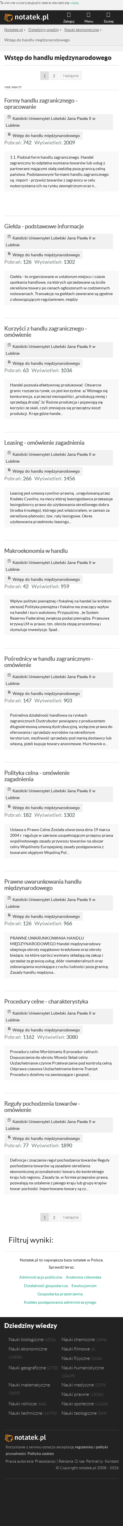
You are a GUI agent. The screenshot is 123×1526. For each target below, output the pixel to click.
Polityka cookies (40, 1454)
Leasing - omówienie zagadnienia (44, 443)
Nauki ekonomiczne (28, 1348)
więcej (74, 3)
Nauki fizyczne (75, 1358)
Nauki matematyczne (29, 1384)
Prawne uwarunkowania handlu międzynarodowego (43, 884)
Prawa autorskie (19, 1461)
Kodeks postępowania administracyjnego (60, 1302)
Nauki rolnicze (23, 1403)
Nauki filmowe (75, 1348)
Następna (70, 76)
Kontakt (112, 1461)
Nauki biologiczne (26, 1339)
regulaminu (84, 1447)
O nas (80, 1461)
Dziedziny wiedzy (30, 1325)
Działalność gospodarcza (46, 1285)
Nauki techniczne (25, 1413)
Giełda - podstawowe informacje (44, 226)
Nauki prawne (75, 1394)
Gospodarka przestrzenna (60, 1294)
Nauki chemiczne (78, 1339)
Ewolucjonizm (84, 1285)
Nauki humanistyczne (82, 1367)
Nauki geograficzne (27, 1367)
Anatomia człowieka (83, 1277)
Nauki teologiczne (79, 1413)
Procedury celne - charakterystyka (46, 1001)
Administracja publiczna (40, 1277)
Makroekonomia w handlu (36, 551)
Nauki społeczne (77, 1403)
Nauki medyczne (77, 1384)
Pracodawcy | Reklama (54, 1461)
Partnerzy (94, 1461)
